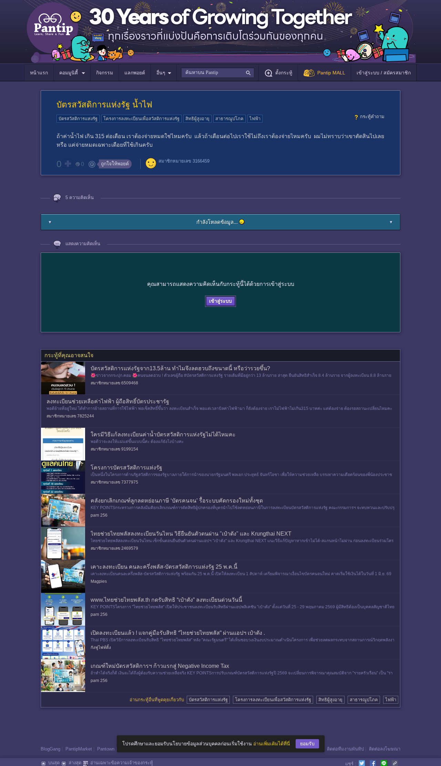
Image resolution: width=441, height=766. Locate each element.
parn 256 (99, 515)
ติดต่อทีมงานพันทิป (345, 749)
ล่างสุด (75, 762)
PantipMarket (78, 749)
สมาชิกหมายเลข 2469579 (114, 548)
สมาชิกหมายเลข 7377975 (114, 482)
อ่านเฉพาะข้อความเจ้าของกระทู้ (121, 762)
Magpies (99, 581)
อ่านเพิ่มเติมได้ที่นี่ (271, 743)
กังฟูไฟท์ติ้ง (101, 647)
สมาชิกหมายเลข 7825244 (70, 416)
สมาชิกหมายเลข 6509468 (114, 383)
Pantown (105, 749)
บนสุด (54, 762)
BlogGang (50, 749)
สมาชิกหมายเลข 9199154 (114, 449)
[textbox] (217, 73)
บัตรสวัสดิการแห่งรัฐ (78, 118)
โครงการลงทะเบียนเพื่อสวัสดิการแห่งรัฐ (141, 118)
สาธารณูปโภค (229, 118)
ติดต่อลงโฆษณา (384, 749)
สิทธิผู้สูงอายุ (197, 118)
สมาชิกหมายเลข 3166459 (183, 161)
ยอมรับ (307, 743)
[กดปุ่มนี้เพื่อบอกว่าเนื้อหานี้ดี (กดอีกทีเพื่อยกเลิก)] (67, 163)
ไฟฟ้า (254, 118)
